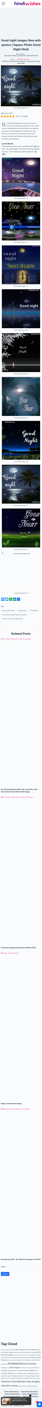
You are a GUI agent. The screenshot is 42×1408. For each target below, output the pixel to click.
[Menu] (3, 3)
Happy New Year (22, 1360)
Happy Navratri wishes (11, 1360)
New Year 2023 (15, 1373)
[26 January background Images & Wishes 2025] (21, 870)
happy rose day (30, 1360)
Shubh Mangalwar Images (29, 1391)
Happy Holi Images (11, 1357)
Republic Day (35, 1376)
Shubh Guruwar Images (30, 1394)
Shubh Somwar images (34, 1378)
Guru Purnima (15, 1355)
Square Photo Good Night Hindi (27, 55)
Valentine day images (28, 1381)
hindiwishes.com (5, 1367)
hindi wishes (22, 610)
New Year (7, 1373)
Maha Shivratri (8, 1370)
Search (3, 1267)
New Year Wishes (26, 1376)
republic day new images (7, 1378)
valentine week (9, 1385)
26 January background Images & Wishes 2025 (18, 948)
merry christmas (18, 1370)
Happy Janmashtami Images (11, 1103)
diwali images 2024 (17, 1352)
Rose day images (24, 1378)
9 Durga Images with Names (7, 1349)
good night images (10, 55)
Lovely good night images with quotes (14, 614)
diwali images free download (29, 1352)
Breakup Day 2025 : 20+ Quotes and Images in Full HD (21, 1259)
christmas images (29, 1349)
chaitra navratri (19, 1349)
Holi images (15, 1367)
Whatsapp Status (33, 1386)
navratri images (28, 1370)
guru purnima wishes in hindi (25, 1355)
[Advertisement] (21, 22)
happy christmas (36, 1355)
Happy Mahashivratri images (23, 1357)
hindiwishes (34, 610)
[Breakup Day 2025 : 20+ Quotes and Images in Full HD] (21, 1182)
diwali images (9, 1352)
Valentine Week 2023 (23, 1386)
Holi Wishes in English (26, 1367)
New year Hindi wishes (27, 1373)
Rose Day (17, 1378)
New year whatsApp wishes (13, 1376)
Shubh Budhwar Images (12, 1394)
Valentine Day (8, 1381)
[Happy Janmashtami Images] (21, 1026)
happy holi (3, 1357)
